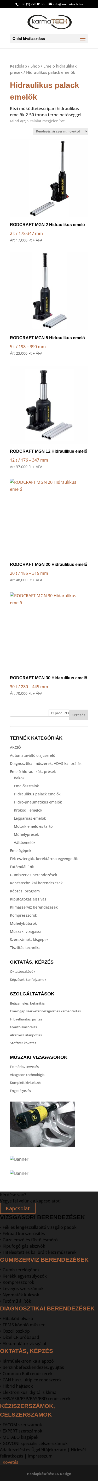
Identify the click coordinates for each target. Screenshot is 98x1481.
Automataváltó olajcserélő (32, 755)
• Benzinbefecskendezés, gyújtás (32, 1367)
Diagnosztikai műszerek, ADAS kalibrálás (46, 763)
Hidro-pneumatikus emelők (38, 802)
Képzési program (25, 890)
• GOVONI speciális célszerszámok (34, 1443)
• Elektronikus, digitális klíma (28, 1392)
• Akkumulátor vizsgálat (23, 1343)
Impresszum (40, 1456)
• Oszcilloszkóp (15, 1331)
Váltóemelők (25, 842)
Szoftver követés (23, 1043)
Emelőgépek (20, 850)
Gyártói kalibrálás (23, 1027)
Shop (35, 66)
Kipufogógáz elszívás (28, 899)
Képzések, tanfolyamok (28, 979)
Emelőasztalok (26, 785)
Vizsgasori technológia (27, 1074)
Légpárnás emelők (30, 818)
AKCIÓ (15, 747)
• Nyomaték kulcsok (19, 1295)
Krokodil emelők (28, 810)
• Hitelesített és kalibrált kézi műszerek (38, 1252)
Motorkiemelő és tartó (33, 826)
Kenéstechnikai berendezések (36, 882)
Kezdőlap (18, 66)
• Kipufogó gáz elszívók (22, 1246)
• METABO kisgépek (19, 1437)
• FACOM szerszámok (21, 1425)
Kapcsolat (18, 1208)
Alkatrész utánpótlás (26, 1035)
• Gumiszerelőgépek (20, 1270)
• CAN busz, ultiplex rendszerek (31, 1380)
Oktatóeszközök (22, 971)
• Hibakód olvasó (16, 1318)
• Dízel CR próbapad (19, 1337)
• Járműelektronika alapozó (27, 1361)
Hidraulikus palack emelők (37, 793)
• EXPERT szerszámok (21, 1431)
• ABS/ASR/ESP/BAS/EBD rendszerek (35, 1398)
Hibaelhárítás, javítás (26, 1019)
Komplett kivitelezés (25, 1082)
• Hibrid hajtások (16, 1386)
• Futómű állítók (15, 1301)
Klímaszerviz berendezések (34, 907)
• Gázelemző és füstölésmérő (29, 1240)
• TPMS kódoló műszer (22, 1325)
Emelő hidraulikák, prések (33, 771)
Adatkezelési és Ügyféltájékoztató (33, 1450)
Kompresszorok (23, 915)
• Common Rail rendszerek (26, 1373)
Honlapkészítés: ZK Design (49, 1473)
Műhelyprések (26, 834)
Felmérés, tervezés (24, 1066)
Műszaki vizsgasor (26, 931)
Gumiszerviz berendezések (33, 874)
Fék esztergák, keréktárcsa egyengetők (44, 858)
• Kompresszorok (17, 1282)
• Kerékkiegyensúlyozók (23, 1276)
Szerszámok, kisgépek (29, 939)
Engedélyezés (20, 1090)
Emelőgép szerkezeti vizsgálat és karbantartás (45, 1011)
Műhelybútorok (23, 923)
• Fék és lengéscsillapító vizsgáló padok (38, 1227)
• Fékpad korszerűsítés (22, 1233)
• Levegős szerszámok (22, 1288)
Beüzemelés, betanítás (27, 1003)
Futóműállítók (22, 866)
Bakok (19, 777)
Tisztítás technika (25, 947)
